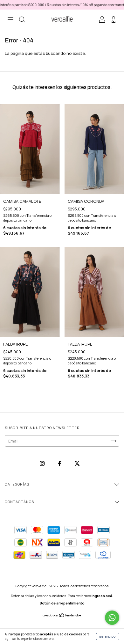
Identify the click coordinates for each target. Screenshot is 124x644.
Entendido (108, 636)
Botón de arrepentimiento (62, 603)
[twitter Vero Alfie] (77, 463)
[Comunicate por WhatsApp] (112, 618)
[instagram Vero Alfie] (42, 463)
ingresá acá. (102, 595)
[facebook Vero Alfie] (60, 463)
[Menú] (10, 20)
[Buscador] (22, 20)
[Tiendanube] (62, 616)
